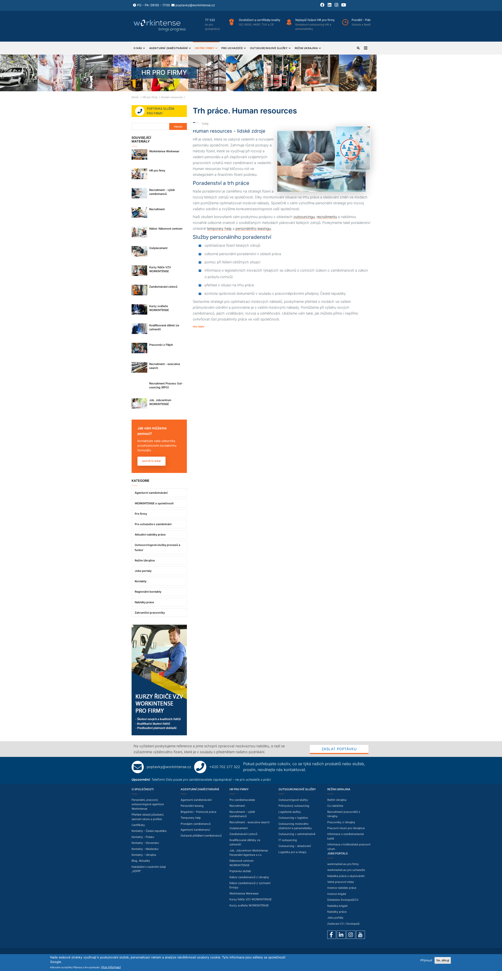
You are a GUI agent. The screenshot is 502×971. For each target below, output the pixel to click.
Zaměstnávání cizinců (163, 286)
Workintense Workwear (164, 151)
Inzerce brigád (336, 893)
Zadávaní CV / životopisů (343, 923)
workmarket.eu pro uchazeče (346, 870)
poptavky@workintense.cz (195, 5)
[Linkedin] (341, 935)
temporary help (219, 228)
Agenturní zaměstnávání (168, 48)
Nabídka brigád (337, 905)
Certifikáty (138, 825)
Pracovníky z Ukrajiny (341, 822)
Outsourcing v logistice (293, 817)
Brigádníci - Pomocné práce (198, 811)
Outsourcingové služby (269, 48)
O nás (138, 48)
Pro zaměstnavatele (242, 799)
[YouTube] (360, 935)
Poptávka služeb (240, 871)
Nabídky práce (144, 602)
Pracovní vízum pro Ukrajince (346, 828)
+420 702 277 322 (224, 767)
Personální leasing (192, 805)
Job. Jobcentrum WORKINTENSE (160, 402)
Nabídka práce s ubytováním (346, 876)
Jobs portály (335, 917)
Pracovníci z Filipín (161, 344)
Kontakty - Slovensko (145, 842)
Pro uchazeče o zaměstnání (153, 524)
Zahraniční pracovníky (150, 612)
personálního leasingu (253, 228)
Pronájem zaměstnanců (196, 823)
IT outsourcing (287, 840)
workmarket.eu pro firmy (343, 864)
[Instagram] (351, 935)
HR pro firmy (204, 48)
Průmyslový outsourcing (293, 805)
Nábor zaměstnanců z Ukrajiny (249, 877)
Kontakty (140, 581)
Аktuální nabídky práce (150, 534)
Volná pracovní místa (340, 881)
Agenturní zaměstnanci (195, 829)
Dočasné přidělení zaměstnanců (201, 835)
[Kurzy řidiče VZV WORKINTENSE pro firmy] (159, 627)
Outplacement (158, 248)
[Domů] (160, 25)
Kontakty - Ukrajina (144, 854)
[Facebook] (331, 935)
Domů (135, 97)
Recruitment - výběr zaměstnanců (162, 191)
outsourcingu (304, 217)
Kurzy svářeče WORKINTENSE (159, 308)
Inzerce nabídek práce (341, 887)
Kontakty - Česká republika (149, 830)
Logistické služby (289, 811)
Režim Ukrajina (306, 48)
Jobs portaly (143, 570)
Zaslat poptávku (339, 749)
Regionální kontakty (148, 591)
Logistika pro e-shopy (292, 852)
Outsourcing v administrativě (296, 834)
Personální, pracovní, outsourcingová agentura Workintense (148, 804)
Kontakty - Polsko (143, 837)
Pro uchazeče (232, 48)
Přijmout (426, 960)
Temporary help (191, 817)
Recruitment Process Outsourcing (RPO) (166, 385)
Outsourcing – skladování (294, 846)
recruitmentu (327, 217)
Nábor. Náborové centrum (165, 228)
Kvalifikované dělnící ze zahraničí (164, 327)
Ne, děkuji (442, 960)
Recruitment (157, 209)
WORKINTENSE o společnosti (154, 503)
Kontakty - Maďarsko (145, 849)
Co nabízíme (335, 805)
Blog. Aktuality (141, 860)
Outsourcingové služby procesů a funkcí (157, 547)
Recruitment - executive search (164, 366)
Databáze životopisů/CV (342, 899)
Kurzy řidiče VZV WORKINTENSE (160, 269)
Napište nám (151, 461)
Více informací (111, 967)
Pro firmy (199, 326)
